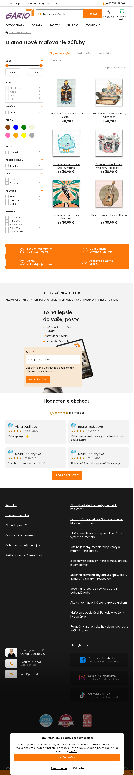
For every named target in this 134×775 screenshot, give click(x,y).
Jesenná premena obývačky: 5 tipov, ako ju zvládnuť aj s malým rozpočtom (98, 576)
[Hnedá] (8, 128)
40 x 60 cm (25, 217)
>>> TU (73, 751)
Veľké (25, 203)
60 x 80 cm (25, 224)
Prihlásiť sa (38, 379)
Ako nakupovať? (16, 525)
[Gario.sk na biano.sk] (87, 722)
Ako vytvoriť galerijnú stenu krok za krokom (98, 602)
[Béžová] (32, 128)
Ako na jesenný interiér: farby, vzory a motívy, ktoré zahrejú (95, 548)
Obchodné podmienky (20, 535)
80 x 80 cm (25, 228)
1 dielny (25, 165)
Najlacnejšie (84, 53)
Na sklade (25, 87)
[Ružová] (8, 136)
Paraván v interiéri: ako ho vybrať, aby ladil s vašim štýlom (99, 628)
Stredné (25, 200)
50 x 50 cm (25, 220)
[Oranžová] (16, 136)
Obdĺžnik (25, 179)
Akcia (25, 91)
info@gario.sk (29, 674)
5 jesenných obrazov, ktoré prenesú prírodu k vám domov (99, 562)
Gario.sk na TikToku (103, 695)
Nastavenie (59, 768)
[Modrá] (16, 128)
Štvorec (25, 182)
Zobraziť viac (67, 475)
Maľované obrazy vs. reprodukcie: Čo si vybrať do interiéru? (96, 535)
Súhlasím (69, 757)
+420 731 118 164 (30, 662)
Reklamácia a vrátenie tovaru (24, 555)
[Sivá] (32, 136)
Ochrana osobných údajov (22, 545)
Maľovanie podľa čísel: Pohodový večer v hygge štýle (97, 614)
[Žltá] (24, 136)
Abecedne (55, 60)
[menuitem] (15, 25)
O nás (8, 3)
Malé (25, 196)
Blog (41, 3)
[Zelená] (24, 128)
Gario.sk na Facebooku (104, 660)
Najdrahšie (104, 53)
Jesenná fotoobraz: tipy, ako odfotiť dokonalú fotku (94, 590)
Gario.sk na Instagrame (103, 677)
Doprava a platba (25, 3)
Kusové (25, 152)
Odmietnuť (79, 768)
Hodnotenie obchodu (67, 401)
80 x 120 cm (25, 231)
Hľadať (92, 13)
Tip (25, 98)
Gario (25, 112)
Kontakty (52, 3)
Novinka (25, 95)
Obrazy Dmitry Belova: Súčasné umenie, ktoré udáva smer (96, 521)
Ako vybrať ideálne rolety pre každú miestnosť (93, 507)
